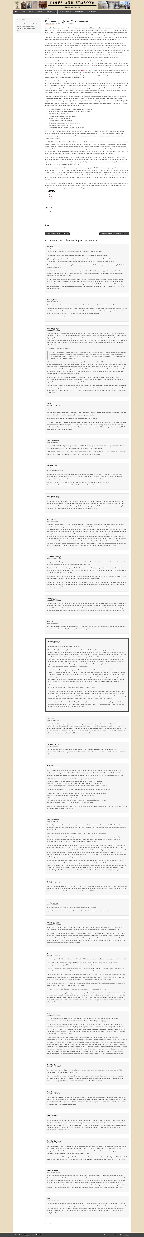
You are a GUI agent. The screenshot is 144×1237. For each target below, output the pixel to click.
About (23, 12)
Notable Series (79, 12)
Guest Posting (91, 12)
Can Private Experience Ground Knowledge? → (114, 233)
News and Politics (50, 18)
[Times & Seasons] (72, 5)
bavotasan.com (124, 1235)
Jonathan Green (50, 23)
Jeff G (49, 246)
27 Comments (69, 23)
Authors (31, 12)
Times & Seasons (29, 1235)
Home (16, 12)
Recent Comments (65, 12)
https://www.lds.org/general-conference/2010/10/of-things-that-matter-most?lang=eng (73, 485)
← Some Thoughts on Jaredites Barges (57, 233)
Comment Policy (50, 12)
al (47, 1198)
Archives (39, 12)
